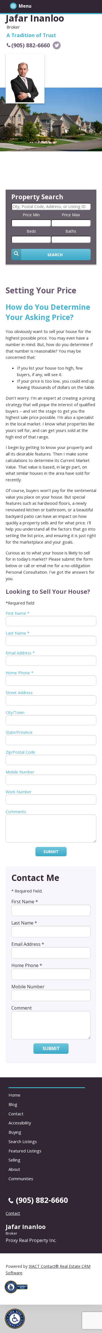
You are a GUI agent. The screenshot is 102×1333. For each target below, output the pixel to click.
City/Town (15, 712)
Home (14, 1095)
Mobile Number (20, 772)
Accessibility (19, 1123)
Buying (14, 1132)
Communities (20, 1178)
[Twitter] (57, 45)
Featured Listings (24, 1151)
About (14, 1169)
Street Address (19, 692)
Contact (16, 1113)
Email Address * (20, 653)
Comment (21, 1008)
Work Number (18, 791)
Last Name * (17, 633)
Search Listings (22, 1141)
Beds (31, 231)
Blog (12, 1104)
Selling (14, 1160)
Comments (16, 811)
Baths (70, 231)
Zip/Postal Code (20, 752)
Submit (51, 851)
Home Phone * (19, 672)
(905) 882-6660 (30, 45)
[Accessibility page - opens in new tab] (18, 1295)
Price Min (31, 214)
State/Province (19, 732)
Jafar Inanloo (35, 18)
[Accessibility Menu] (15, 1318)
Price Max (71, 214)
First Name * (17, 613)
